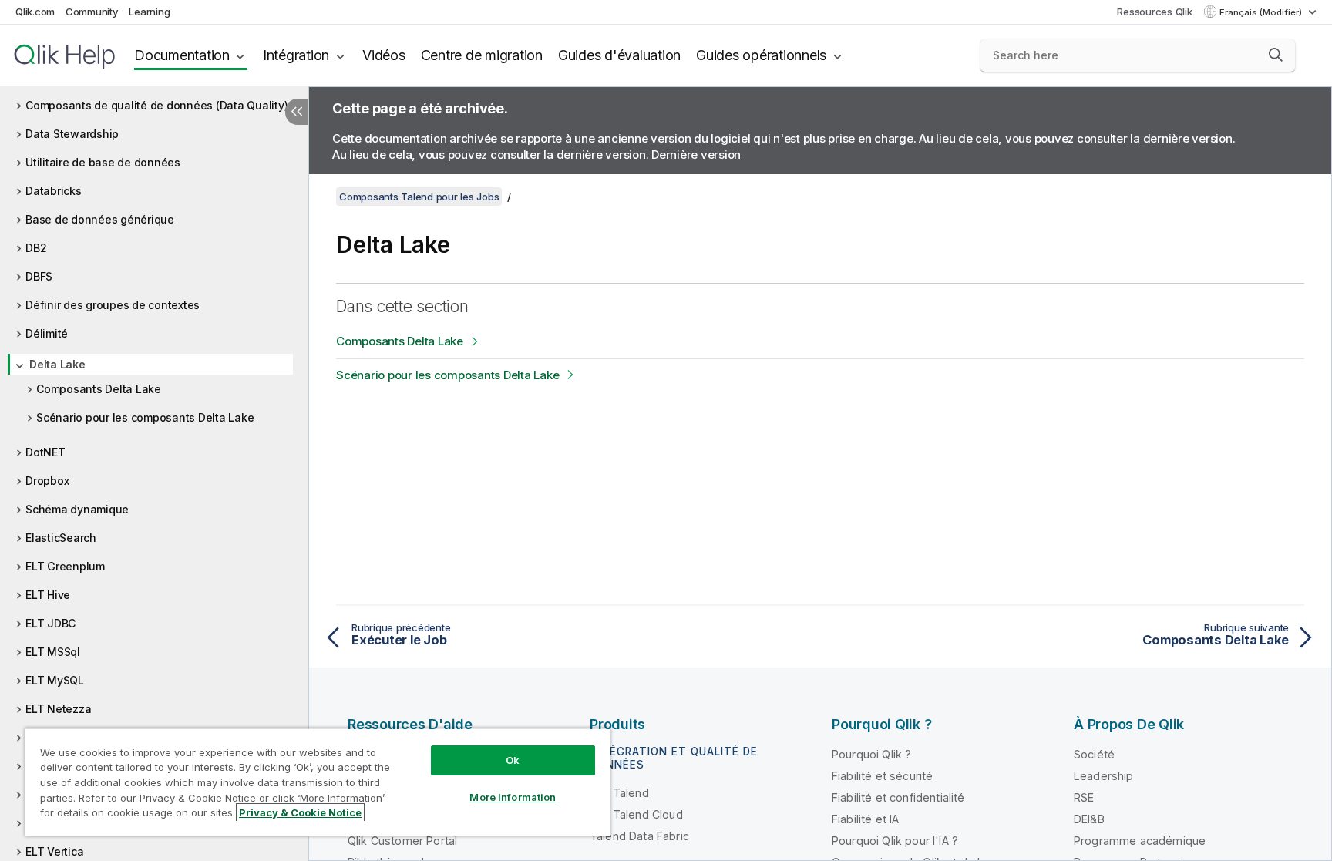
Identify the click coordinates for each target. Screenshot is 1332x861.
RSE (1084, 797)
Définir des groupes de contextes (112, 304)
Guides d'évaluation (619, 55)
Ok (513, 760)
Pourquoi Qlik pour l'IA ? (895, 840)
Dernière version (696, 154)
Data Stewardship (72, 133)
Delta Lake (57, 364)
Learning (149, 11)
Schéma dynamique (77, 509)
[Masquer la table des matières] (296, 112)
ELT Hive (47, 594)
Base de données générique (99, 219)
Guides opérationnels (761, 55)
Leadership (1104, 775)
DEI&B (1089, 819)
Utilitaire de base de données (102, 162)
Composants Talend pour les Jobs (419, 196)
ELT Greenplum (65, 566)
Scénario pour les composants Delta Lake (145, 417)
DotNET (45, 452)
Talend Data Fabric (639, 836)
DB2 (35, 247)
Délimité (46, 333)
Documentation (182, 55)
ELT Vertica (54, 851)
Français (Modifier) (1261, 12)
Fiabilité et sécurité (882, 775)
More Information (512, 797)
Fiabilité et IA (865, 819)
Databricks (53, 190)
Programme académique (1140, 840)
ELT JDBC (50, 623)
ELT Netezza (58, 708)
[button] (1275, 54)
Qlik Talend (619, 792)
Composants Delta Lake (98, 388)
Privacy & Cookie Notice (300, 812)
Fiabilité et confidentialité (898, 797)
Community (92, 11)
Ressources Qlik (1154, 11)
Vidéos (383, 55)
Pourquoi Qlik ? (871, 754)
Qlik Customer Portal (402, 840)
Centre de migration (482, 55)
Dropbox (47, 480)
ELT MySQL (54, 680)
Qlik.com (35, 11)
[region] (317, 782)
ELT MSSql (52, 651)
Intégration (296, 55)
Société (1094, 754)
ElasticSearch (60, 537)
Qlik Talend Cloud (636, 814)
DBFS (38, 276)
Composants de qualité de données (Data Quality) (156, 105)
